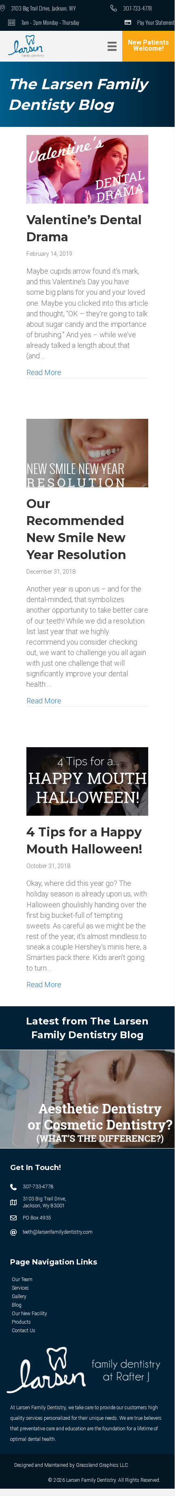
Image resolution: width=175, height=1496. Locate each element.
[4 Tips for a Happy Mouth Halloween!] (87, 780)
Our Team (22, 1279)
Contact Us (23, 1330)
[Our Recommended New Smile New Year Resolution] (87, 452)
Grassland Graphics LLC (102, 1465)
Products (21, 1322)
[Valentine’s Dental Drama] (87, 168)
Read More (43, 372)
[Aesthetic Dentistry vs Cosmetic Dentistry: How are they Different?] (87, 1098)
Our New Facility (29, 1313)
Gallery (19, 1296)
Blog (17, 1305)
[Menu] (112, 46)
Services (20, 1288)
